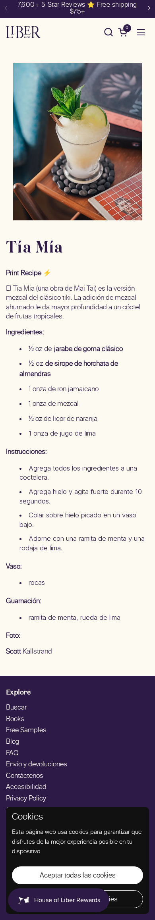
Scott (13, 652)
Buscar (16, 708)
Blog (12, 742)
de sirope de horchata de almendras (68, 369)
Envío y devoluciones (36, 765)
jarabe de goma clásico (88, 349)
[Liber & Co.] (23, 32)
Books (15, 719)
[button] (108, 32)
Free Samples (26, 731)
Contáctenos (24, 776)
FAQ (12, 754)
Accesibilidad (26, 787)
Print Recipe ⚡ (28, 274)
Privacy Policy (26, 799)
